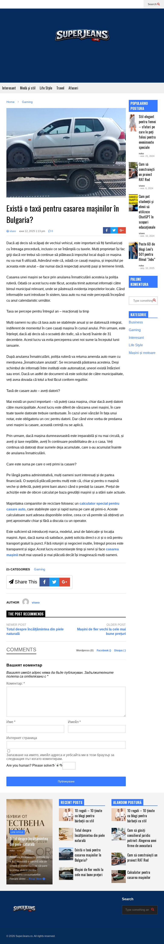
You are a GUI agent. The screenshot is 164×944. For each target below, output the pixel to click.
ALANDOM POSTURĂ (127, 802)
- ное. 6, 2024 (146, 188)
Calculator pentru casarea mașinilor (139, 875)
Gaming (39, 569)
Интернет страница (21, 738)
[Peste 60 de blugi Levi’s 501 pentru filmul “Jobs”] (133, 250)
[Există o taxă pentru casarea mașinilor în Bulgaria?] (66, 854)
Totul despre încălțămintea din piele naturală (35, 631)
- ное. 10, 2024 (146, 236)
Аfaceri (73, 88)
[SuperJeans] (82, 45)
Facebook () (104, 650)
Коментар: (15, 683)
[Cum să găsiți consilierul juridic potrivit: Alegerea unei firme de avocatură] (118, 834)
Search (152, 4)
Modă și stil (27, 88)
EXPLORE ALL (149, 106)
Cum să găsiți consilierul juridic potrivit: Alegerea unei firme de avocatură (141, 838)
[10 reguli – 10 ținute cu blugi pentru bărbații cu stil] (66, 814)
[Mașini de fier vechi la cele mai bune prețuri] (66, 873)
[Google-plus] (122, 230)
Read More (35, 878)
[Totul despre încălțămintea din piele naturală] (66, 834)
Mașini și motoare (142, 353)
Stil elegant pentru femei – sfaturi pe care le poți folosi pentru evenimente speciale (147, 132)
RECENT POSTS (71, 802)
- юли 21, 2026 (23, 850)
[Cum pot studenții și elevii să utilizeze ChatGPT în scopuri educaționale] (133, 202)
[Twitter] (114, 230)
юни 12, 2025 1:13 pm (32, 231)
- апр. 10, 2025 (146, 268)
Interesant (9, 88)
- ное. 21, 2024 (146, 156)
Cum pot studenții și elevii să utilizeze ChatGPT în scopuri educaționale (147, 212)
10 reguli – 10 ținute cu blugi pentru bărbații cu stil (88, 815)
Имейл (74, 722)
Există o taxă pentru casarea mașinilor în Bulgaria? (88, 855)
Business (136, 322)
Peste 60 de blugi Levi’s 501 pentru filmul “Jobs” (147, 251)
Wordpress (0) (85, 650)
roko (141, 153)
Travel (60, 88)
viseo (12, 231)
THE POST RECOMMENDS (26, 614)
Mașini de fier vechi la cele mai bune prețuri (101, 631)
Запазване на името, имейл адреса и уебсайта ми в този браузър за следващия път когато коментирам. (60, 757)
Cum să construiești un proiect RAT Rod (147, 172)
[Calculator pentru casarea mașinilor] (118, 876)
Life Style (46, 88)
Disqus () (120, 650)
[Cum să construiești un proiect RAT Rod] (133, 170)
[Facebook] (106, 230)
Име (10, 722)
